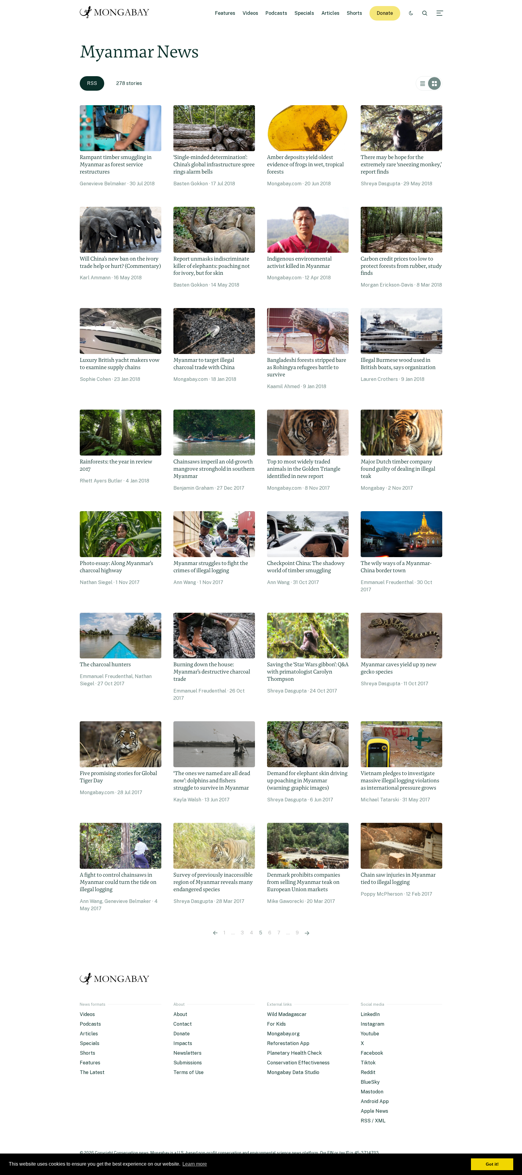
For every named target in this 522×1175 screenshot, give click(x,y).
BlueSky (370, 1082)
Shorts (354, 13)
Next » (307, 932)
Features (225, 13)
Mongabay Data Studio (293, 1072)
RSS (92, 83)
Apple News (374, 1111)
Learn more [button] (194, 1164)
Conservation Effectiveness (298, 1063)
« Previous (215, 932)
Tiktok (368, 1063)
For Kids (276, 1024)
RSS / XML (373, 1121)
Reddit (368, 1072)
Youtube (370, 1034)
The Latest (92, 1072)
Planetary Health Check (294, 1053)
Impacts (182, 1043)
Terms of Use (188, 1072)
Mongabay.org (283, 1034)
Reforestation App (288, 1043)
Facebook (372, 1053)
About (180, 1014)
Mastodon (372, 1092)
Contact (182, 1024)
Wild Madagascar (287, 1014)
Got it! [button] (492, 1164)
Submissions (187, 1063)
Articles (330, 13)
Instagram (372, 1024)
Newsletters (187, 1053)
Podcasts (276, 13)
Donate (385, 13)
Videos (250, 13)
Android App (375, 1101)
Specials (304, 13)
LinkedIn (370, 1014)
